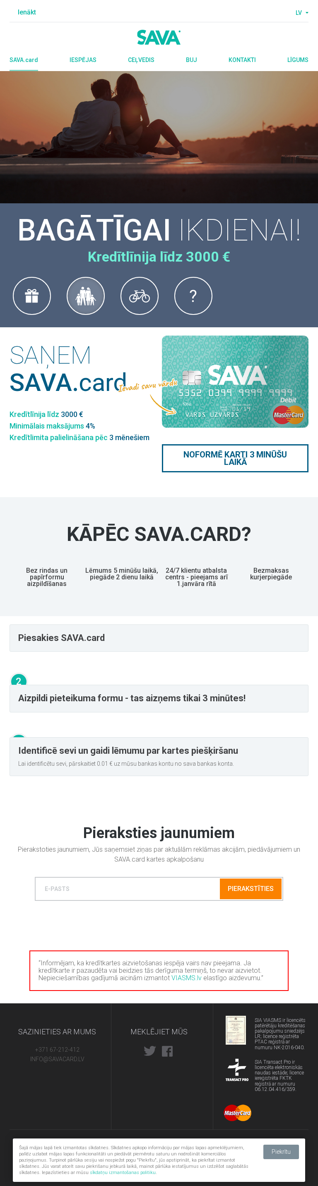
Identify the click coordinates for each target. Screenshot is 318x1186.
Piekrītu (281, 1151)
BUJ (191, 60)
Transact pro (237, 1070)
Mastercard (237, 1113)
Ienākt (27, 12)
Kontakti (242, 60)
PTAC (237, 1027)
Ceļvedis (141, 60)
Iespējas (83, 60)
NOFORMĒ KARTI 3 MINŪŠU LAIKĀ (235, 458)
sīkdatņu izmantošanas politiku (123, 1172)
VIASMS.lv (186, 978)
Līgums (297, 60)
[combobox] (301, 13)
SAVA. (24, 60)
